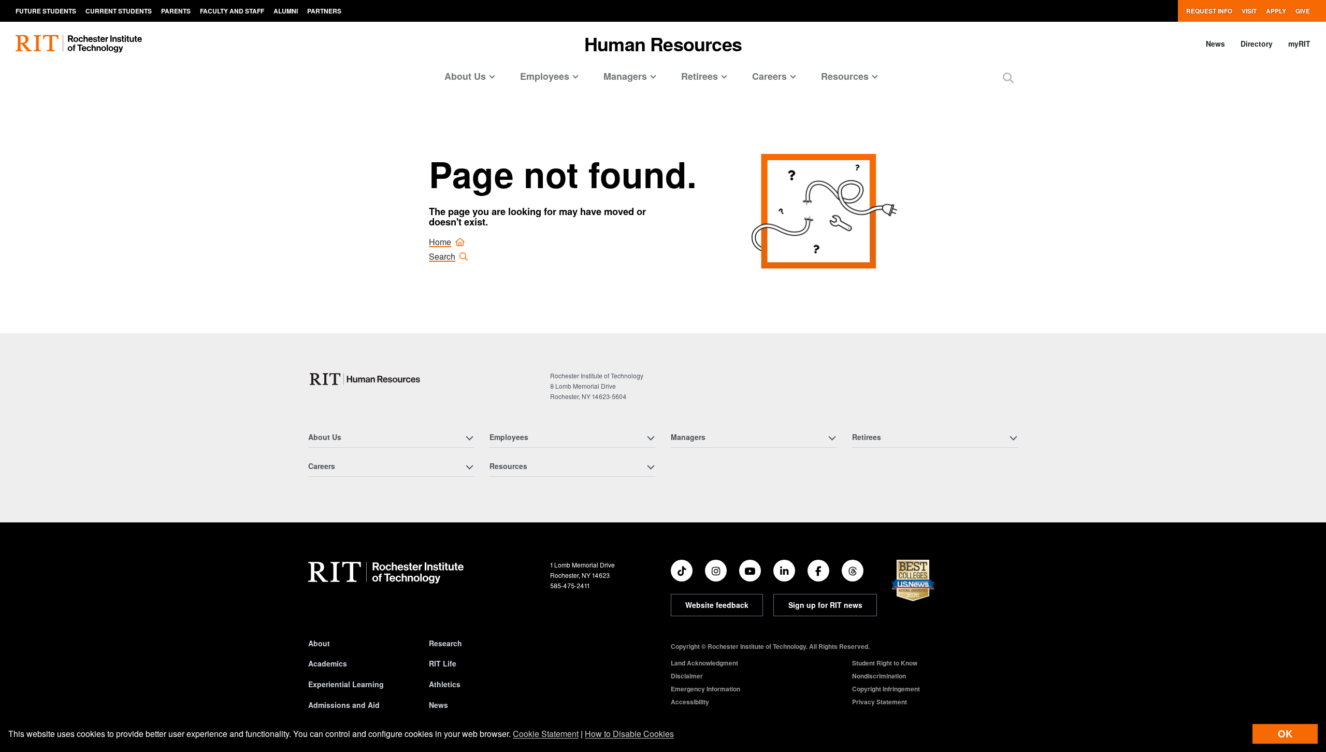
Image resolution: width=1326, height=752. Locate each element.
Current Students (118, 11)
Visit (1249, 11)
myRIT (1299, 43)
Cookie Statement (546, 734)
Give (1302, 11)
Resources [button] (845, 76)
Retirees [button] (699, 76)
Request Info (1209, 11)
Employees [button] (544, 76)
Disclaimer (687, 675)
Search (442, 256)
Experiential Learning (346, 684)
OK (1285, 734)
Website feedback (716, 605)
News (1215, 43)
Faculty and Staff (232, 11)
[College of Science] (366, 379)
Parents (176, 11)
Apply (1276, 11)
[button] (1008, 77)
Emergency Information (705, 688)
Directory (1257, 43)
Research (445, 643)
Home (440, 242)
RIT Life (442, 663)
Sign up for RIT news (825, 605)
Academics (327, 663)
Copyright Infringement (886, 688)
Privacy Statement (879, 701)
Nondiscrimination (879, 675)
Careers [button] (769, 76)
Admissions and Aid (344, 705)
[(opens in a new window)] (682, 570)
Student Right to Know (884, 663)
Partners (324, 11)
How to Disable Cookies (629, 734)
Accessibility (690, 701)
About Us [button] (465, 76)
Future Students (46, 11)
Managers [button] (625, 76)
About (319, 643)
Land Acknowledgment (704, 663)
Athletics (444, 684)
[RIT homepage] (79, 44)
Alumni (285, 11)
